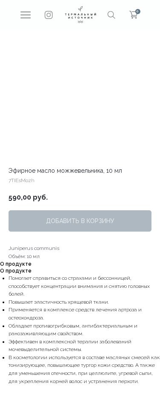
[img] (80, 14)
